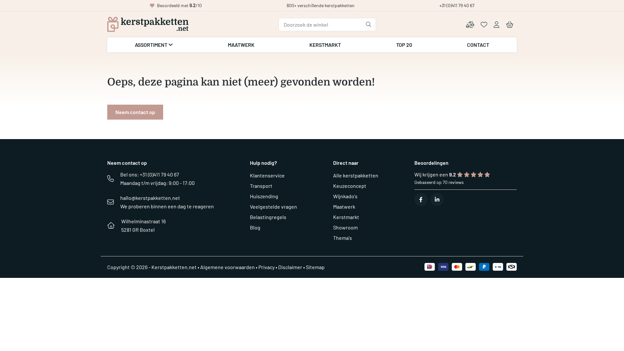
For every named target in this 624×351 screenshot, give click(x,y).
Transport (261, 186)
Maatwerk (241, 45)
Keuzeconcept (349, 186)
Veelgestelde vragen (273, 206)
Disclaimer (290, 267)
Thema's (342, 238)
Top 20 (404, 45)
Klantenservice (267, 175)
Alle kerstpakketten (355, 175)
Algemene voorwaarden (227, 267)
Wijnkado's (345, 196)
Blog (255, 227)
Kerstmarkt (325, 45)
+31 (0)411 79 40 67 (456, 5)
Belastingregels (268, 217)
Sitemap (315, 267)
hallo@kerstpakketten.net (150, 198)
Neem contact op (135, 112)
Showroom (345, 227)
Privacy (266, 267)
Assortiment (151, 45)
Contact (478, 45)
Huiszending (264, 196)
